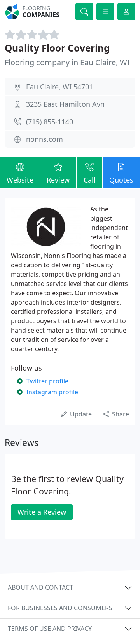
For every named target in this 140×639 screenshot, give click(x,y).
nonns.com (44, 139)
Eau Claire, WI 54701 (59, 86)
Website (20, 180)
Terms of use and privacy (50, 628)
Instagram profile (52, 392)
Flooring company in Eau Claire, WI (67, 62)
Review (58, 180)
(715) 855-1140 (49, 121)
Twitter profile (47, 381)
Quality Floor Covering (57, 48)
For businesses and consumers (60, 608)
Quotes (121, 180)
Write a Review (42, 512)
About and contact (40, 587)
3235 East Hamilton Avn (65, 104)
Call (90, 180)
